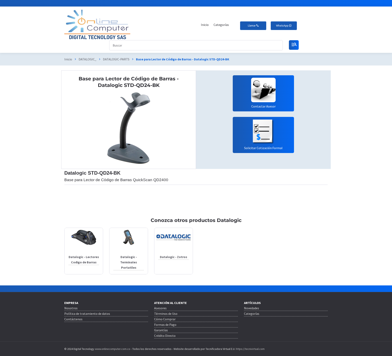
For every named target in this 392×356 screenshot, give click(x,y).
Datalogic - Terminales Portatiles (128, 262)
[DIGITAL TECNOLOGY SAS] (97, 24)
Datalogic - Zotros (173, 257)
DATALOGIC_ (87, 59)
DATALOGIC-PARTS (116, 59)
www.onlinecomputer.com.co (112, 349)
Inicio (68, 59)
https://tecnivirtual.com (250, 349)
